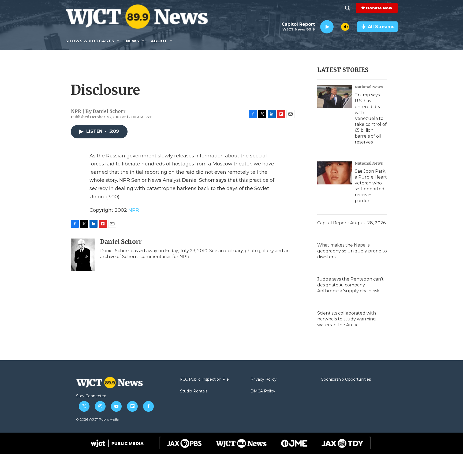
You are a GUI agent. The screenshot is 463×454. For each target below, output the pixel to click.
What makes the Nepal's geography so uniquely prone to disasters (352, 251)
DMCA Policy (263, 391)
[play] (327, 27)
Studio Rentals (193, 391)
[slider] (337, 26)
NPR (133, 210)
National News (369, 87)
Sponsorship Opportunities (346, 379)
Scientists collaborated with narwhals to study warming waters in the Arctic (346, 319)
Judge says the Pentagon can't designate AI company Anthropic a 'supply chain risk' (350, 285)
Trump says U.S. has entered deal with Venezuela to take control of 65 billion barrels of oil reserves (371, 118)
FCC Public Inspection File (204, 379)
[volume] (345, 27)
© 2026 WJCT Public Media (97, 419)
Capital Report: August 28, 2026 (351, 222)
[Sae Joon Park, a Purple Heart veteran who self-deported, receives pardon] (334, 172)
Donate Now (379, 8)
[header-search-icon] (347, 8)
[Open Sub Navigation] (118, 41)
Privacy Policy (264, 379)
